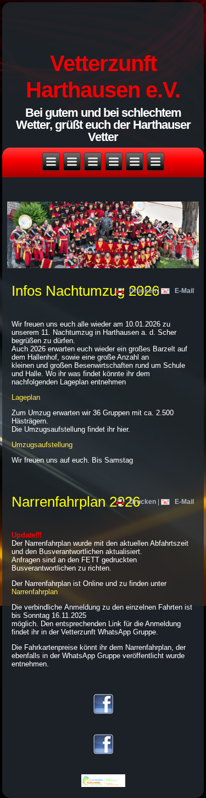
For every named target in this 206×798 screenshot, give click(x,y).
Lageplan (26, 397)
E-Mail (183, 291)
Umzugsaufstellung (42, 445)
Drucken (142, 291)
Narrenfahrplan (35, 592)
